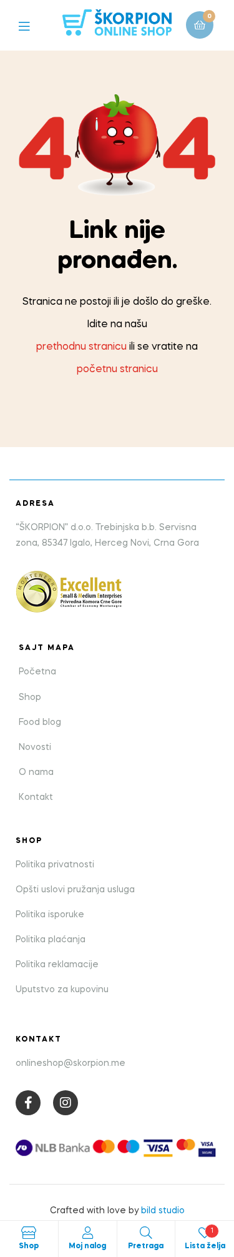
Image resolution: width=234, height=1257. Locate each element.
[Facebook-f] (28, 1102)
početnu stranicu (117, 370)
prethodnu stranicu (81, 347)
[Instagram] (65, 1102)
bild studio (163, 1210)
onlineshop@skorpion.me (70, 1063)
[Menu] (33, 25)
